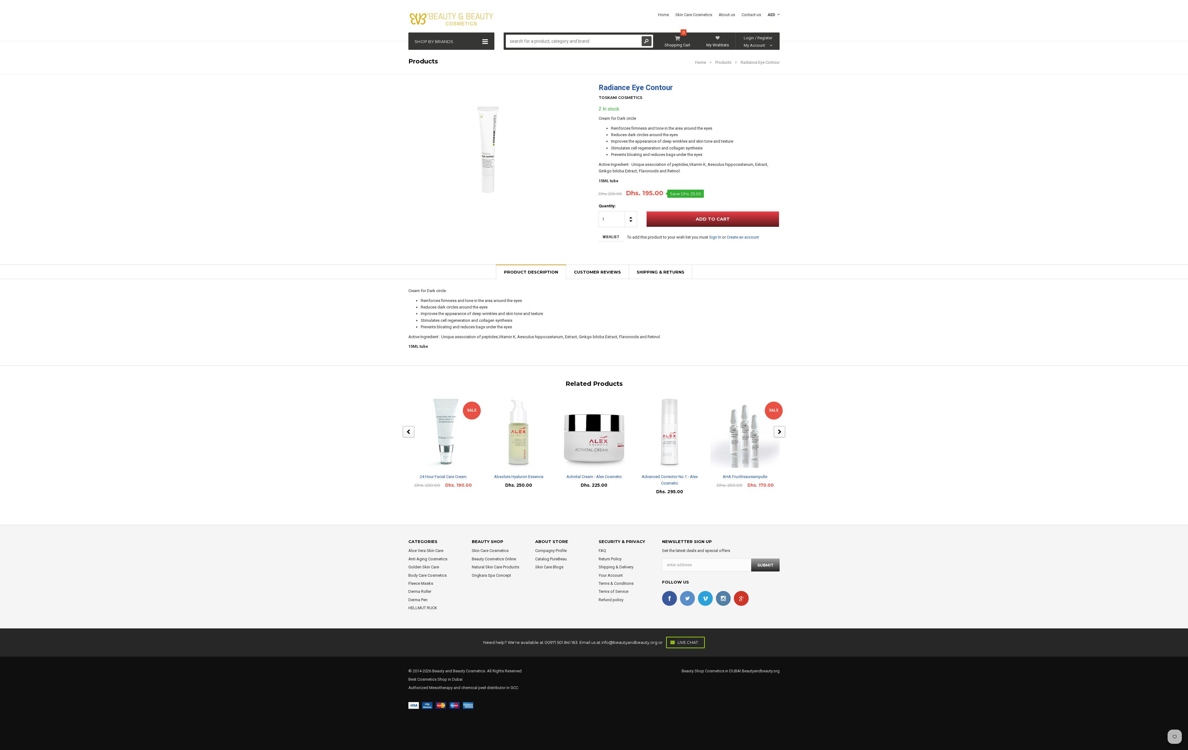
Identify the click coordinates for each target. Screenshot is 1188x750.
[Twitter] (687, 598)
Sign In (715, 237)
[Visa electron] (427, 705)
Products (723, 62)
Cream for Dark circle (617, 118)
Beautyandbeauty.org (760, 671)
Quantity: (607, 206)
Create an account (743, 237)
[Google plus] (741, 598)
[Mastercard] (441, 705)
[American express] (468, 705)
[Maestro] (454, 705)
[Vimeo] (705, 598)
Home (700, 62)
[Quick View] (437, 433)
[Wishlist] (448, 433)
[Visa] (413, 705)
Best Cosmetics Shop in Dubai (435, 679)
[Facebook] (669, 598)
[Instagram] (723, 598)
